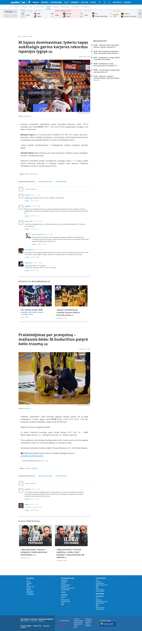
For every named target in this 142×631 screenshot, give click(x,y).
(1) (115, 47)
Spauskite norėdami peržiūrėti (33, 507)
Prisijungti (127, 2)
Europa (48, 7)
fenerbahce (28, 468)
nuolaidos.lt (88, 620)
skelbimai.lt (88, 619)
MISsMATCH (64, 586)
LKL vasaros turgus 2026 (32, 310)
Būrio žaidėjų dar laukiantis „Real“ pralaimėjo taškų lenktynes (105, 52)
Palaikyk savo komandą (68, 588)
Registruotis (117, 2)
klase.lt (76, 625)
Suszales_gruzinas (38, 234)
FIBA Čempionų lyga (101, 585)
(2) (106, 72)
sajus (36, 174)
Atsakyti (27, 201)
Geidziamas (28, 263)
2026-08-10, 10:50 (61, 560)
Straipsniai (64, 580)
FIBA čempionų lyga (101, 601)
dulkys (26, 174)
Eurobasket (75, 7)
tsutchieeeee (29, 250)
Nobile (27, 504)
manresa (31, 174)
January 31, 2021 (43, 461)
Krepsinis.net (27, 116)
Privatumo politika (26, 626)
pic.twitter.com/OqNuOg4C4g (32, 456)
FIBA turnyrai (65, 7)
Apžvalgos (64, 582)
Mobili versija (37, 626)
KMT (62, 603)
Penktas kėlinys (65, 585)
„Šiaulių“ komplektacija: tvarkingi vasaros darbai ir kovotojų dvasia (68, 312)
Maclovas (28, 195)
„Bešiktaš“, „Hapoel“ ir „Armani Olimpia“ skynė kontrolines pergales (106, 78)
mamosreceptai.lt (78, 620)
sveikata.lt (88, 625)
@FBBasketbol (28, 453)
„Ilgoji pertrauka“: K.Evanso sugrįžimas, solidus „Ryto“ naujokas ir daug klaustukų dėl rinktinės (70, 553)
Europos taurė (39, 7)
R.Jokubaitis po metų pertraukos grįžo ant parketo (104, 65)
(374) (31, 314)
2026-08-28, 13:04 (61, 318)
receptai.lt (76, 619)
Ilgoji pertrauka (65, 589)
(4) (72, 315)
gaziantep (35, 468)
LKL (28, 580)
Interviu (63, 583)
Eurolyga (29, 583)
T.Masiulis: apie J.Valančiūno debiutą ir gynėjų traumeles (106, 46)
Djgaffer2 (28, 206)
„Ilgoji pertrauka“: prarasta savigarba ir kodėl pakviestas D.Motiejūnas (34, 552)
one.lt (75, 627)
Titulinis (19, 36)
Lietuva (29, 582)
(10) (34, 555)
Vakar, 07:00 (24, 317)
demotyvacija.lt (78, 622)
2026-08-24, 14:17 (26, 558)
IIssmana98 (28, 221)
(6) (116, 66)
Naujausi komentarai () (27, 181)
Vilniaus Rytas (100, 591)
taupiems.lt (88, 622)
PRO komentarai (61, 181)
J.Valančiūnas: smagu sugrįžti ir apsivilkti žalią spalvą (106, 58)
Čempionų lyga (65, 601)
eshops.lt (87, 624)
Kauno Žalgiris (100, 589)
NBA (30, 7)
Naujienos (24, 36)
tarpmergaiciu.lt (78, 624)
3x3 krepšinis (85, 7)
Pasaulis (55, 7)
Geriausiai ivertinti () (45, 181)
